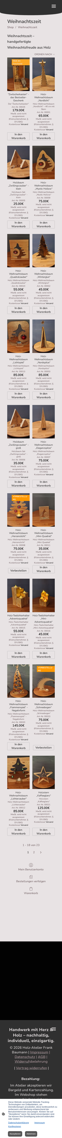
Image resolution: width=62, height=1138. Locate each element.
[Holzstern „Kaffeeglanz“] (43, 772)
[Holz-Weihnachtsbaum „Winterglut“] (43, 250)
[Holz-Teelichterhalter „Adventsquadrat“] (18, 595)
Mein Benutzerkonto (31, 869)
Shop (10, 27)
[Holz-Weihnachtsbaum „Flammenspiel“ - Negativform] (18, 681)
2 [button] (34, 852)
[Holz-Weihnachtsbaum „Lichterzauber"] (18, 772)
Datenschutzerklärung (18, 1123)
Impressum (39, 1123)
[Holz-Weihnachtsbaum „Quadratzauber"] (18, 250)
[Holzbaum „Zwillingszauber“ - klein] (18, 162)
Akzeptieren (15, 1134)
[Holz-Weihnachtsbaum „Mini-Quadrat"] (43, 510)
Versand (24, 124)
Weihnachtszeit (27, 27)
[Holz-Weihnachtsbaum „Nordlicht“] (43, 74)
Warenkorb (31, 893)
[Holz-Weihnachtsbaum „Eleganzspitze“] (43, 421)
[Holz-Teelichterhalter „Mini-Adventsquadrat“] (43, 595)
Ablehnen (31, 1134)
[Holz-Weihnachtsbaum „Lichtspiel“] (18, 336)
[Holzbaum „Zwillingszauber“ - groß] (18, 421)
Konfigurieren (14, 1126)
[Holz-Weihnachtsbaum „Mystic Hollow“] (43, 162)
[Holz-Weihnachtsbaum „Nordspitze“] (43, 336)
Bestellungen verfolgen (31, 881)
